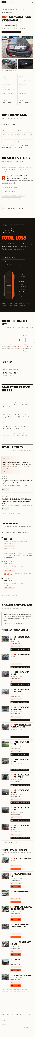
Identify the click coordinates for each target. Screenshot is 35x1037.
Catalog (21, 2)
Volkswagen (4, 1016)
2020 (8, 11)
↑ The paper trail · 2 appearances (13, 623)
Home (16, 2)
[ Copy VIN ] (17, 141)
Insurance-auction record (10, 9)
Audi (24, 1014)
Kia (8, 1014)
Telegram (26, 1027)
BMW (21, 1014)
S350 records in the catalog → (12, 842)
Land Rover (12, 1016)
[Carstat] (7, 2)
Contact (27, 2)
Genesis (29, 1014)
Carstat (4, 1020)
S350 (3, 11)
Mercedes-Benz (26, 9)
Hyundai (4, 1014)
